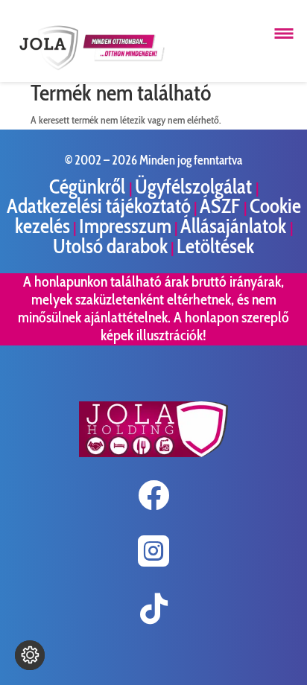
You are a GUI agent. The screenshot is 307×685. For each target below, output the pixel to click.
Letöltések (215, 246)
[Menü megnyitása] (284, 33)
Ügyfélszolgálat (195, 186)
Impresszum (125, 226)
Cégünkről (89, 186)
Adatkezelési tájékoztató (99, 206)
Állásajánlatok (235, 226)
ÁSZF (222, 206)
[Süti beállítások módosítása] (30, 655)
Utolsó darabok (110, 246)
